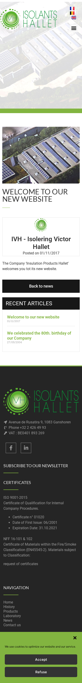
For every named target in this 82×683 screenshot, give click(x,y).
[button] (75, 638)
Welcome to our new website (33, 317)
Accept (41, 659)
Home (8, 602)
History (9, 607)
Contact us (12, 625)
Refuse (41, 672)
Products (10, 611)
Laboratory (12, 616)
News (7, 620)
